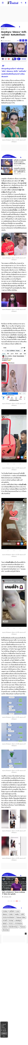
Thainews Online (20, 917)
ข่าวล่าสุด (11, 920)
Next (26, 874)
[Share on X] (23, 40)
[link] (14, 163)
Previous (24, 874)
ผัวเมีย (11, 914)
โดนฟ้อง (17, 914)
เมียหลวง (5, 914)
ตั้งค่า (4, 1036)
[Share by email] (26, 40)
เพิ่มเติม (4, 1030)
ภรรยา (17, 911)
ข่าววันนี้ (5, 920)
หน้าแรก (2, 29)
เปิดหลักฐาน (18, 920)
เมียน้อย (5, 924)
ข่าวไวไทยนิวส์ (18, 924)
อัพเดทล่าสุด (6, 930)
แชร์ (18, 40)
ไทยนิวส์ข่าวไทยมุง (13, 927)
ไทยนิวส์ (5, 927)
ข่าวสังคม (5, 911)
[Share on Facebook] (20, 40)
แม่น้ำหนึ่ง (12, 911)
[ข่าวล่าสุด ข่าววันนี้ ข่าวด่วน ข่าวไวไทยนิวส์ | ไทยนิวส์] (12, 2)
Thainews (22, 927)
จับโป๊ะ (22, 914)
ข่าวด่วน (11, 924)
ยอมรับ (4, 1033)
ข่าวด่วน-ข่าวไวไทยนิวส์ (8, 917)
